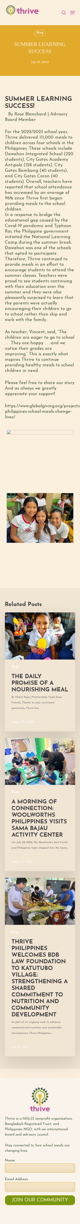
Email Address (18, 1179)
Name (11, 1161)
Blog (39, 32)
